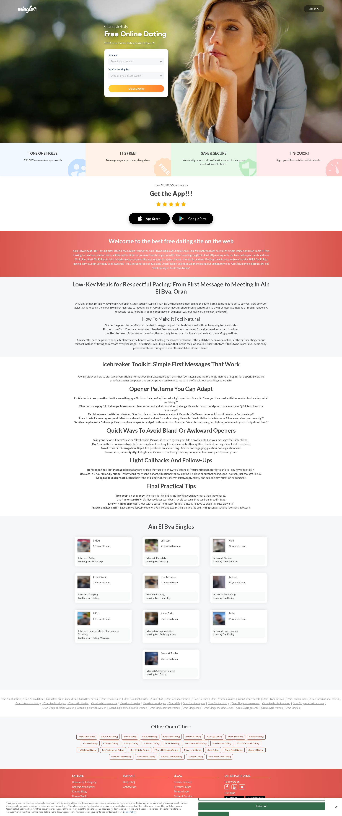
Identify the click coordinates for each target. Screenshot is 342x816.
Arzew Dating (129, 736)
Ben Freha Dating (171, 736)
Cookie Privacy (183, 782)
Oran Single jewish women (91, 707)
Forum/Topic (79, 796)
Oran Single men (192, 707)
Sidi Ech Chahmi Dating (171, 756)
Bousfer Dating (90, 743)
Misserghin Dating (192, 750)
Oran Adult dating (11, 698)
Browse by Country (83, 786)
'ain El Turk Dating (87, 736)
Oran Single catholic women (308, 703)
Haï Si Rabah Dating (87, 750)
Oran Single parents (247, 707)
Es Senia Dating (172, 743)
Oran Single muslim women (219, 707)
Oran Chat (157, 698)
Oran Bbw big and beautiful (61, 698)
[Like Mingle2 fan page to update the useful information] (227, 787)
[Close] (336, 807)
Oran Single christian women (58, 707)
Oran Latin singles (78, 703)
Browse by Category (84, 782)
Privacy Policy (182, 786)
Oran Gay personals (249, 698)
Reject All (261, 806)
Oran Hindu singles (273, 698)
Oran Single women (272, 707)
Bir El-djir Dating (235, 736)
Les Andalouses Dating (113, 750)
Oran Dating (213, 750)
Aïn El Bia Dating (149, 736)
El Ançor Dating (110, 743)
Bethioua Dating (193, 736)
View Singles (136, 88)
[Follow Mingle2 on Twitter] (242, 787)
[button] (314, 8)
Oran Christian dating (178, 698)
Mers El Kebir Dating (139, 750)
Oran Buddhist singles (136, 698)
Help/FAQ (129, 782)
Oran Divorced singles (223, 698)
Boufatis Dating (256, 736)
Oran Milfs (174, 703)
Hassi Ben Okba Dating (195, 743)
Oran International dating (324, 698)
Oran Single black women (276, 703)
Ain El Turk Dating (109, 736)
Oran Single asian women (246, 703)
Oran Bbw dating (88, 698)
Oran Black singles (111, 698)
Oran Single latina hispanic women (128, 707)
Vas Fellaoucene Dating (220, 756)
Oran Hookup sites (297, 698)
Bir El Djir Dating (214, 736)
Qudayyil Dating (255, 750)
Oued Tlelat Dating (233, 750)
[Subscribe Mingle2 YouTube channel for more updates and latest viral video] (234, 787)
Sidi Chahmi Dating (146, 756)
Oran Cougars (200, 698)
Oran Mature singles (154, 703)
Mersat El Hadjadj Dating (166, 750)
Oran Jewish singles (54, 703)
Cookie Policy (129, 812)
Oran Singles (293, 707)
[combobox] (136, 61)
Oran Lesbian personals (104, 703)
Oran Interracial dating (28, 703)
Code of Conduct (184, 796)
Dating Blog (79, 791)
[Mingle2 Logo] (27, 9)
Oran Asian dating (33, 698)
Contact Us (129, 786)
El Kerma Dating (151, 743)
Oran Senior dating (218, 703)
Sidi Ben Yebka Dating (121, 756)
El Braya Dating (131, 743)
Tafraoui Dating (195, 756)
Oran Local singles (130, 703)
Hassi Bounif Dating (222, 743)
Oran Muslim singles (194, 703)
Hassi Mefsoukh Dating (248, 743)
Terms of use (181, 791)
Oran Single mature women (165, 707)
